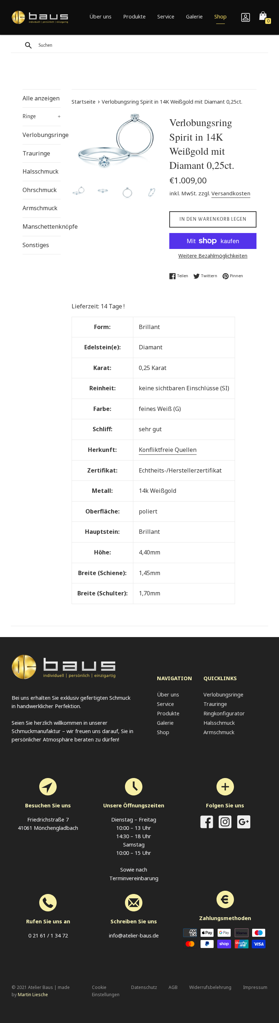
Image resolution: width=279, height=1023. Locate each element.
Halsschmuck (40, 171)
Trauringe (36, 153)
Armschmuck (40, 208)
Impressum (255, 987)
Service (165, 16)
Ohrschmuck (40, 190)
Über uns (100, 16)
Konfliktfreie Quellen (168, 450)
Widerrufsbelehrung (210, 987)
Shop (220, 16)
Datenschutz (144, 987)
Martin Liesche (33, 994)
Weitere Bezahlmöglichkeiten (212, 255)
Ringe (42, 116)
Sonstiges (36, 245)
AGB (173, 987)
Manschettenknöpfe (42, 226)
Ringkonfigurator (224, 713)
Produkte (134, 16)
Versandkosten (230, 193)
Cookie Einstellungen (106, 990)
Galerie (194, 16)
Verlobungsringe (42, 135)
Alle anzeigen (41, 98)
